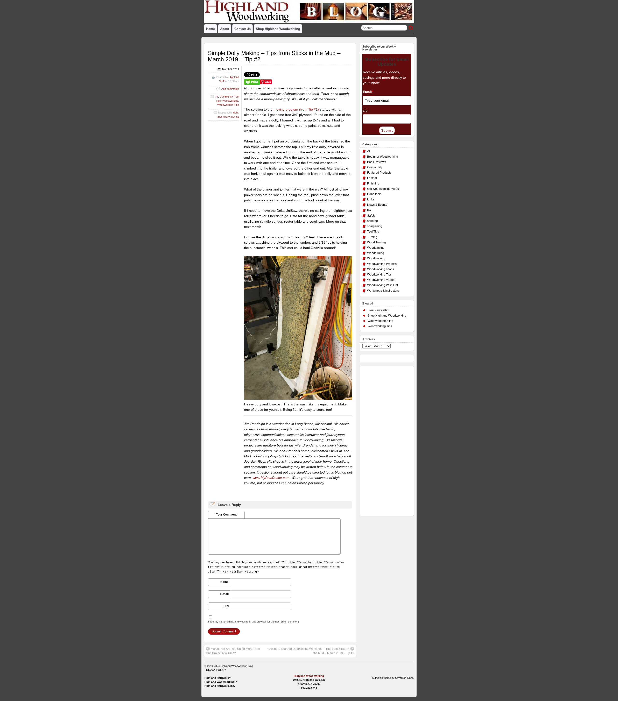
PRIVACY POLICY (215, 669)
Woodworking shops (380, 269)
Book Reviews (376, 162)
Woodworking (230, 100)
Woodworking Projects (382, 264)
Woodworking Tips (228, 104)
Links (370, 199)
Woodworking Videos (381, 280)
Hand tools (374, 194)
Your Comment (226, 514)
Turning (372, 237)
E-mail (224, 594)
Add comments (230, 88)
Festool (372, 178)
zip (365, 110)
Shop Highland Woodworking (278, 29)
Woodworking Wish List (382, 285)
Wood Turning (376, 242)
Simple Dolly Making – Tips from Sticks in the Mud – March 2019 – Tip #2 (274, 56)
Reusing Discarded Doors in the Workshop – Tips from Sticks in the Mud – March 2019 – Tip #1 (310, 651)
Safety (371, 215)
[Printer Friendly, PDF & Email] (252, 82)
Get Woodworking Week (383, 189)
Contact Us (242, 29)
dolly (235, 112)
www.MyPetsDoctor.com (271, 478)
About (224, 29)
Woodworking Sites (380, 321)
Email (368, 92)
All (217, 96)
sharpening (374, 226)
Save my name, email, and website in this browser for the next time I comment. (254, 621)
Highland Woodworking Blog (236, 666)
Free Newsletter (378, 310)
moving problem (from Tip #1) (296, 109)
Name (224, 582)
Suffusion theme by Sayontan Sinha (393, 677)
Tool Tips (373, 231)
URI (226, 606)
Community (226, 96)
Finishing (373, 183)
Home (210, 29)
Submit (387, 130)
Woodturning (375, 253)
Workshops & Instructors (383, 290)
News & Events (377, 204)
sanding (372, 221)
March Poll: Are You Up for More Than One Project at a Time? (233, 651)
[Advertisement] (381, 439)
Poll (369, 210)
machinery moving (228, 116)
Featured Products (379, 172)
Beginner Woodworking (382, 156)
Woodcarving (376, 247)
